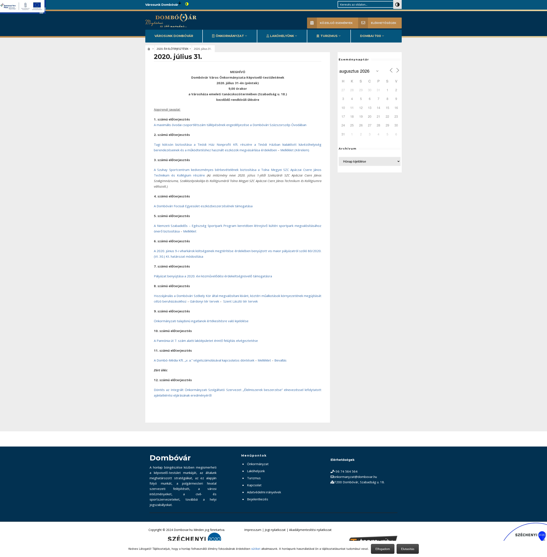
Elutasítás (407, 549)
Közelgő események (336, 23)
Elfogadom (382, 549)
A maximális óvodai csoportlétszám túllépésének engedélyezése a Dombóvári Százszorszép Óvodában (230, 125)
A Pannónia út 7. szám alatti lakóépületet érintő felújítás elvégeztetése (206, 340)
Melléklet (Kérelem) (294, 150)
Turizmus (329, 36)
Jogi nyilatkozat (275, 530)
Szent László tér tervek (240, 301)
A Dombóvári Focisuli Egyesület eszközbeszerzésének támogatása (203, 206)
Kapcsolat (254, 485)
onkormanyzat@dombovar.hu (355, 477)
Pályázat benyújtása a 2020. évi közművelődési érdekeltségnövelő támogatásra (213, 276)
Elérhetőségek (383, 23)
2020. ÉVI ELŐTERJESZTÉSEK (172, 49)
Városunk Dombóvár (173, 36)
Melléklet (189, 231)
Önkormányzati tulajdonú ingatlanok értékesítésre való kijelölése (201, 321)
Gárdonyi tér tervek (204, 301)
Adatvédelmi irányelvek (264, 492)
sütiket (255, 548)
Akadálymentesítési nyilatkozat (310, 530)
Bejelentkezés (257, 499)
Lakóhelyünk (282, 36)
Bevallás (280, 360)
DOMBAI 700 (370, 36)
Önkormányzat (230, 36)
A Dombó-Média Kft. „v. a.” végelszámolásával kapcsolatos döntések (204, 360)
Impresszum (252, 530)
